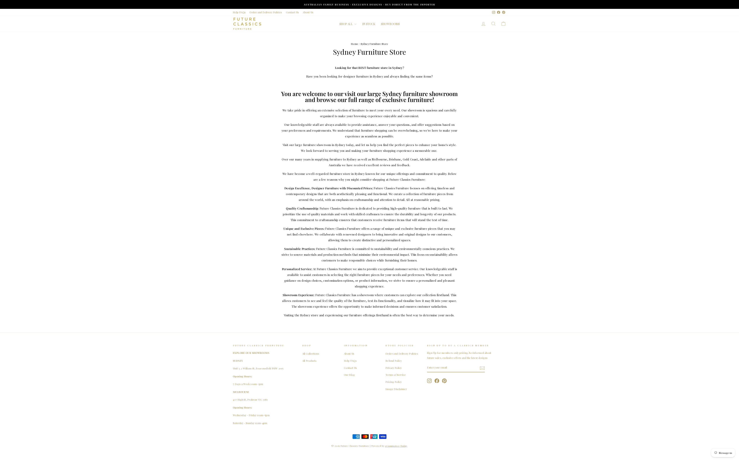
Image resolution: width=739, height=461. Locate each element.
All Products (309, 360)
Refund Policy (393, 360)
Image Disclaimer (396, 389)
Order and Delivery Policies (265, 12)
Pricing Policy (393, 381)
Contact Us (292, 12)
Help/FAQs (239, 12)
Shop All (346, 24)
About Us (308, 12)
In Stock (368, 24)
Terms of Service (395, 374)
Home (354, 43)
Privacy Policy (393, 367)
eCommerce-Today (396, 445)
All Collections (310, 353)
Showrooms (390, 24)
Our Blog (349, 374)
